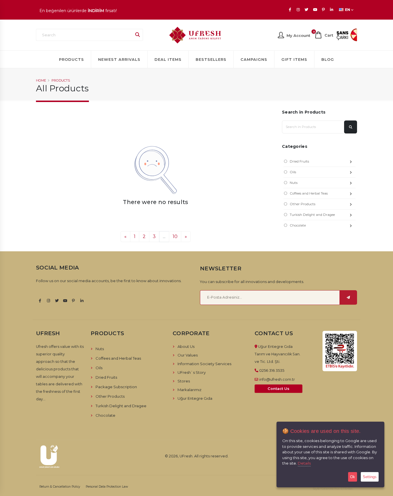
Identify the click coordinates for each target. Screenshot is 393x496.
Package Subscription (116, 386)
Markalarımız (189, 389)
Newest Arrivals (119, 59)
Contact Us (278, 388)
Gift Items (294, 59)
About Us (186, 346)
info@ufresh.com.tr (277, 379)
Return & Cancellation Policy (59, 487)
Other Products (302, 204)
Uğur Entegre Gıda (195, 398)
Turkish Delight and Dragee (312, 215)
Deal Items (168, 59)
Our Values (188, 355)
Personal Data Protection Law (107, 487)
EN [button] (347, 9)
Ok (352, 477)
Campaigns (254, 59)
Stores (184, 381)
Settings (370, 477)
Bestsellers (211, 59)
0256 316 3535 (271, 370)
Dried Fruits (299, 161)
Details (304, 463)
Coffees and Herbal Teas (309, 193)
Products (71, 59)
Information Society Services (204, 363)
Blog (327, 59)
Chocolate (298, 225)
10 (175, 236)
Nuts (293, 183)
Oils (293, 172)
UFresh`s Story (192, 372)
